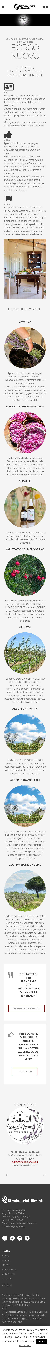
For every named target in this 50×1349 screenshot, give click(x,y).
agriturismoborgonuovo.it (25, 1162)
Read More (25, 1345)
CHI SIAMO (7, 1278)
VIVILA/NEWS (9, 1269)
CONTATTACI (8, 1274)
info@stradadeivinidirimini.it (22, 1223)
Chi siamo (7, 1285)
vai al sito (25, 1072)
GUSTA (5, 1256)
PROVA (5, 1265)
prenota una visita (26, 1008)
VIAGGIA (6, 1260)
